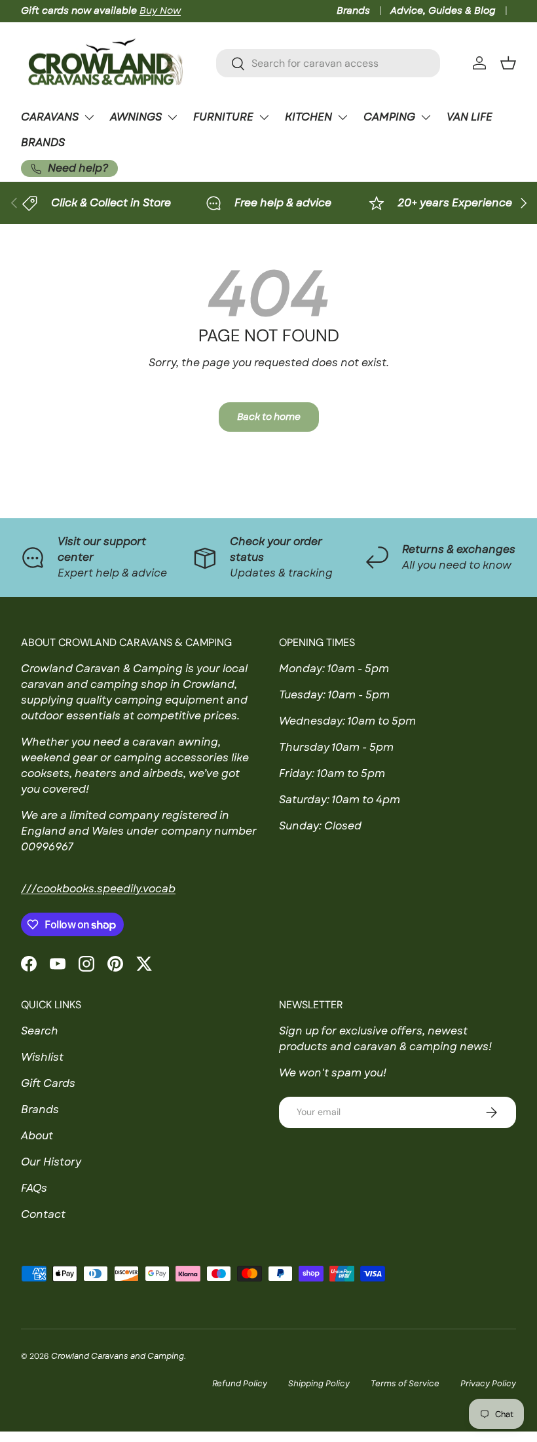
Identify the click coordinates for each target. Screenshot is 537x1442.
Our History (51, 1161)
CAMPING (389, 116)
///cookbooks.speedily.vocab (98, 888)
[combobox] (328, 63)
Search (39, 1030)
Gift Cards (48, 1083)
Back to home (269, 416)
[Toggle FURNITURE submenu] (264, 117)
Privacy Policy (488, 1384)
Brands (353, 10)
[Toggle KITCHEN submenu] (342, 117)
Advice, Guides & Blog (443, 10)
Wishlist (42, 1057)
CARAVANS (50, 116)
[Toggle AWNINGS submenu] (172, 117)
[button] (508, 62)
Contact (43, 1214)
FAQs (34, 1188)
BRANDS (43, 142)
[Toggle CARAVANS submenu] (89, 117)
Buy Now (160, 10)
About (37, 1135)
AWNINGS (136, 116)
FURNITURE (223, 116)
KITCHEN (308, 116)
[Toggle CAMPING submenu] (426, 117)
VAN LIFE (469, 116)
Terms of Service (405, 1384)
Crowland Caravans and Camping (117, 1356)
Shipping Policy (319, 1384)
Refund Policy (239, 1384)
